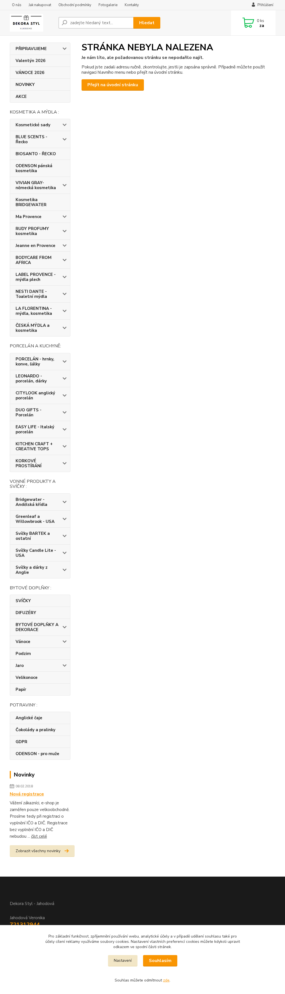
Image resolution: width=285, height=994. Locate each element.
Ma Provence (28, 216)
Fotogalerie (108, 5)
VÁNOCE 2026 (30, 72)
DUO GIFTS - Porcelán (28, 412)
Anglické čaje (29, 718)
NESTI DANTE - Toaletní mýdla (31, 294)
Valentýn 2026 (30, 60)
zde (166, 980)
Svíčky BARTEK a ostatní (33, 536)
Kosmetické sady (33, 125)
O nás (16, 5)
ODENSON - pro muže (37, 753)
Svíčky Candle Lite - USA (36, 553)
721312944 (25, 924)
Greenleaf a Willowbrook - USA (35, 519)
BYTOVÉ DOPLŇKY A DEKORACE (37, 627)
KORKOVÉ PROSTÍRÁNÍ (28, 463)
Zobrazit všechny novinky (38, 851)
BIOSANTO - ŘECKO (36, 154)
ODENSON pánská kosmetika (34, 168)
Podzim (23, 653)
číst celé (39, 836)
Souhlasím (160, 961)
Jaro (20, 665)
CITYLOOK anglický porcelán (35, 395)
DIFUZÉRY (26, 612)
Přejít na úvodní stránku (112, 85)
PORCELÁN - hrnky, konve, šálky (35, 361)
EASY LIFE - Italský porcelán (35, 429)
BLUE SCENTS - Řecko (31, 139)
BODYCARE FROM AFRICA (33, 260)
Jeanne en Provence (35, 245)
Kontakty (132, 5)
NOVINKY (25, 84)
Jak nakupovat (40, 5)
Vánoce (23, 641)
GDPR (21, 742)
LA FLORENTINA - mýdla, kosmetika (34, 311)
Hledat (146, 23)
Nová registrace (27, 794)
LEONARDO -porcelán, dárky (31, 378)
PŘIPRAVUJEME (31, 48)
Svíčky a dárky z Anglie (32, 570)
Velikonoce (27, 677)
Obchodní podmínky (74, 5)
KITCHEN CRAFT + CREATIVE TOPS (34, 446)
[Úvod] (32, 23)
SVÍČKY (23, 601)
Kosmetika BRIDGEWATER (31, 202)
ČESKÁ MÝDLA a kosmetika (33, 328)
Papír (21, 689)
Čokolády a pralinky (35, 730)
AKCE (21, 96)
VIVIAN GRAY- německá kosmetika (36, 185)
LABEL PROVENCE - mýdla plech (36, 277)
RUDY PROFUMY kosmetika (32, 231)
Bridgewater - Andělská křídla (31, 502)
